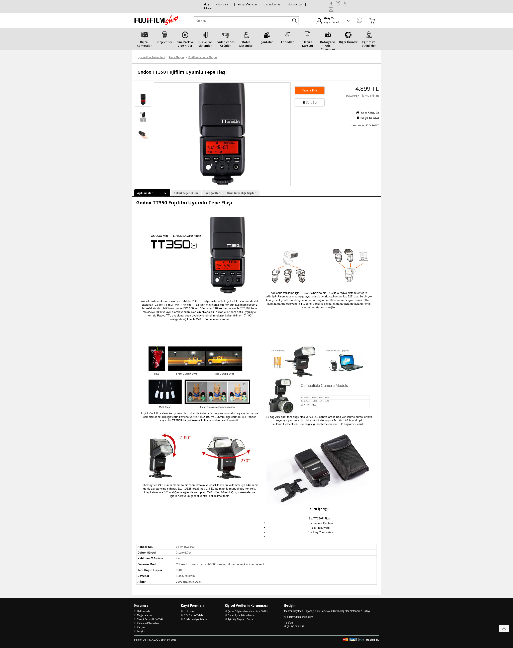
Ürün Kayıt (189, 611)
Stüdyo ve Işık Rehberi (196, 619)
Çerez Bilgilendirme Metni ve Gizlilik (248, 611)
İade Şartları (213, 193)
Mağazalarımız (272, 4)
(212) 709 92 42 (295, 626)
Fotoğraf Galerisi (247, 4)
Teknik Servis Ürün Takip (151, 619)
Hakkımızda (143, 611)
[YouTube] (345, 3)
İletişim (208, 8)
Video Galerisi (223, 4)
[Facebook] (331, 3)
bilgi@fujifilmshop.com (300, 617)
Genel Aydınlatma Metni (241, 615)
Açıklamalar (145, 193)
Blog (206, 4)
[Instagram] (338, 3)
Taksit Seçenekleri (186, 193)
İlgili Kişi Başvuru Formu (241, 619)
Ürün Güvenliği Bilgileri (241, 193)
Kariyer (141, 627)
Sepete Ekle (309, 90)
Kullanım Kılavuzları (148, 623)
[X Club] (331, 9)
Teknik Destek (294, 4)
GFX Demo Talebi (193, 615)
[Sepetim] (372, 20)
